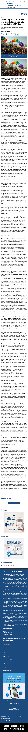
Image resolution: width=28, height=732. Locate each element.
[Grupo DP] (14, 727)
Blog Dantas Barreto (7, 654)
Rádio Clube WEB (7, 648)
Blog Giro (5, 652)
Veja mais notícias (14, 503)
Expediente (5, 667)
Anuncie (5, 665)
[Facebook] (3, 1)
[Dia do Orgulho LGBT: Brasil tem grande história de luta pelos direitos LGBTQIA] (1, 34)
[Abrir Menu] (2, 4)
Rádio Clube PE (6, 650)
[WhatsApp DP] (24, 1)
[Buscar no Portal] (24, 4)
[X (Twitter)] (9, 1)
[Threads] (17, 1)
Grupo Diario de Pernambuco (11, 716)
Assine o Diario (6, 663)
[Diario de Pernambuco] (14, 4)
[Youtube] (13, 1)
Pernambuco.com (7, 644)
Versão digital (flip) (7, 660)
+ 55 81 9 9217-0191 (7, 634)
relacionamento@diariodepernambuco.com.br (14, 638)
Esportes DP (5, 646)
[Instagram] (6, 1)
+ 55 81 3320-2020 (7, 632)
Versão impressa (7, 661)
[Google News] (20, 1)
